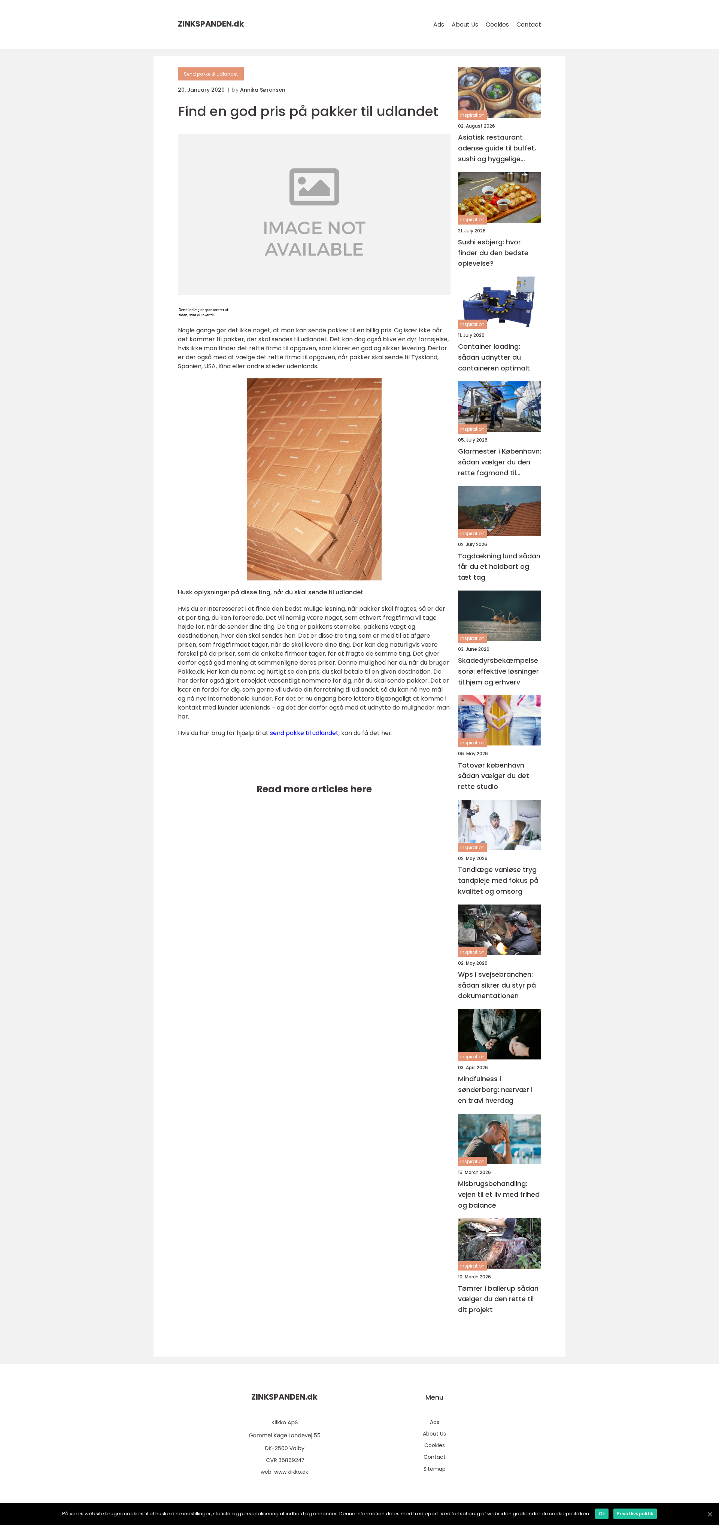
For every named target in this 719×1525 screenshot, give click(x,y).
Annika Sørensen (262, 89)
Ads (438, 24)
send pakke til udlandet (304, 733)
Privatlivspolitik (635, 1513)
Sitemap (435, 1469)
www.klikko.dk (291, 1472)
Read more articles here (314, 789)
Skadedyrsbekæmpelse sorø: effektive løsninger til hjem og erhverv (498, 671)
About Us (465, 24)
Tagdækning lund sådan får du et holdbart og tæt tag (499, 566)
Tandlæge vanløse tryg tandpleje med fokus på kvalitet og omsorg (498, 880)
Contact (528, 24)
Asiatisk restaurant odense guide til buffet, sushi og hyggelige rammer (497, 148)
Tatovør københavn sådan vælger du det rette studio (493, 776)
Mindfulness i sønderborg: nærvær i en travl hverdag (495, 1089)
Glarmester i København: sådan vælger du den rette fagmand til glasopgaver (499, 462)
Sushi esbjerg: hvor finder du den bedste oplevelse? (493, 252)
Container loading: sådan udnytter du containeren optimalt (494, 357)
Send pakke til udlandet (211, 74)
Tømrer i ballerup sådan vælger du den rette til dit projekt (498, 1299)
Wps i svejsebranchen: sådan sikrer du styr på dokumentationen (497, 985)
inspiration (472, 115)
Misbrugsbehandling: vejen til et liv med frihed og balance (499, 1194)
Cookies (497, 24)
